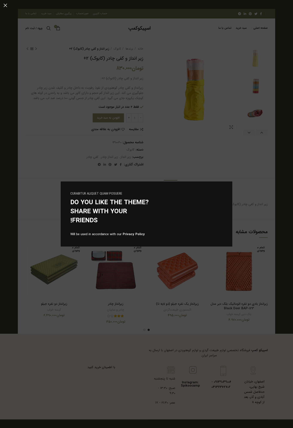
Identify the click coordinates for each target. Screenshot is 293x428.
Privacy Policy (134, 234)
